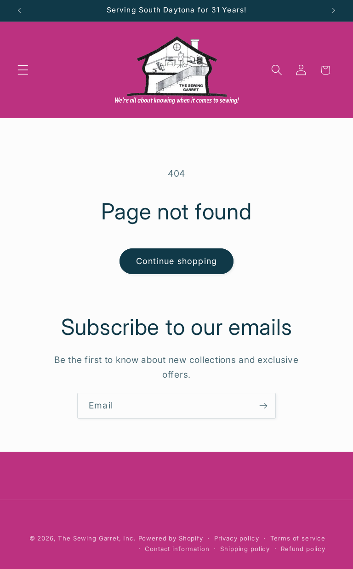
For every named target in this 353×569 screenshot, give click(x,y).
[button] (23, 70)
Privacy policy (236, 538)
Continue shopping (176, 261)
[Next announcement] (334, 10)
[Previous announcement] (19, 10)
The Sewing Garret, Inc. (97, 538)
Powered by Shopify (170, 538)
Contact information (177, 548)
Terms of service (297, 538)
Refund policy (303, 548)
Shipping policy (245, 548)
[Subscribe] (263, 406)
